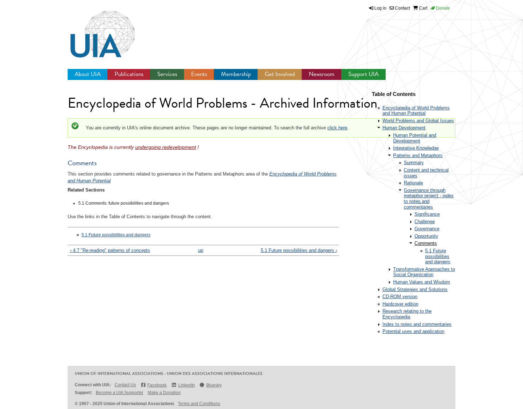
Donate (442, 8)
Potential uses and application (413, 331)
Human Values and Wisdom (421, 282)
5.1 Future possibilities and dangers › (299, 250)
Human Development (404, 127)
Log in (380, 8)
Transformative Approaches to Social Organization (424, 272)
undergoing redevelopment (165, 147)
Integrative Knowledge (416, 148)
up (200, 250)
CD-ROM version (399, 296)
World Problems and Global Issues (418, 120)
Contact (402, 8)
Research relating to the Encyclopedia (407, 313)
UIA (94, 30)
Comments (425, 243)
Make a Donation (164, 392)
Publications (129, 74)
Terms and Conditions (199, 403)
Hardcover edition (400, 304)
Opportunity (426, 236)
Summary (414, 162)
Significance (427, 214)
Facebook (157, 385)
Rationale (413, 182)
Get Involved (280, 74)
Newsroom (321, 74)
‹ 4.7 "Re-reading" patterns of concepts (110, 250)
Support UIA (363, 74)
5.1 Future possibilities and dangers (115, 234)
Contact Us (125, 384)
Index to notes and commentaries (416, 324)
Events (199, 74)
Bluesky (214, 385)
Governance (426, 228)
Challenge (424, 221)
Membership (236, 74)
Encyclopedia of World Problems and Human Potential (416, 110)
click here (337, 127)
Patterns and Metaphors (418, 155)
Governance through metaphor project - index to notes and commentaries (429, 199)
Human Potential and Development (414, 138)
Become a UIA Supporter (119, 392)
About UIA (88, 74)
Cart (422, 8)
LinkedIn (186, 385)
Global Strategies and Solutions (415, 289)
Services (167, 74)
